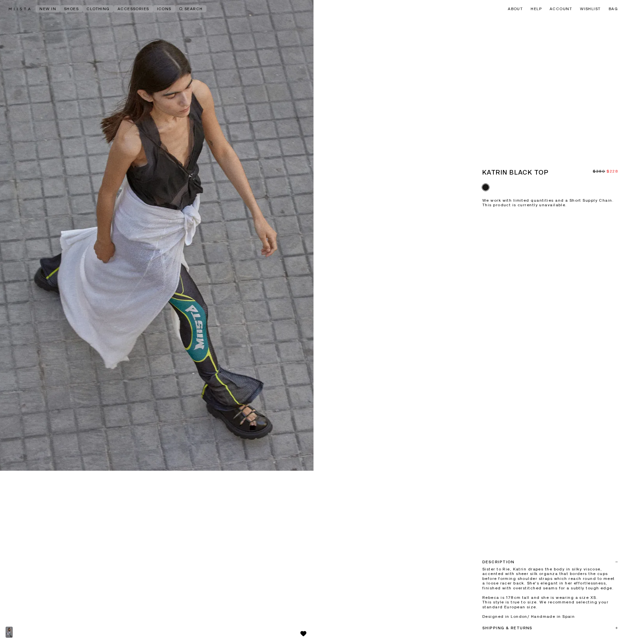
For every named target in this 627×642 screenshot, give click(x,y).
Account (561, 9)
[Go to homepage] (19, 9)
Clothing (98, 9)
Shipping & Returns (507, 628)
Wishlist (590, 9)
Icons (164, 9)
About (515, 9)
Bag (613, 9)
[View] (157, 235)
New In (48, 9)
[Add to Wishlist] (303, 633)
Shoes (71, 9)
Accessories (133, 9)
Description (498, 562)
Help (536, 9)
